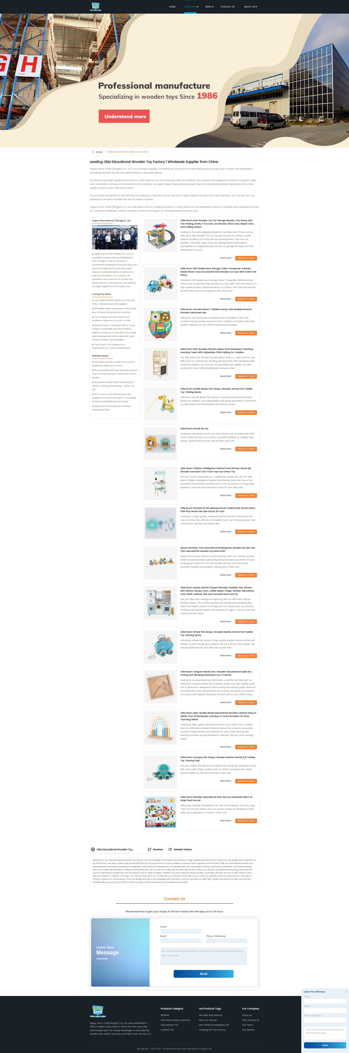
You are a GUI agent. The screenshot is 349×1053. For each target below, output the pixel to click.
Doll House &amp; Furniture (175, 1020)
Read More (225, 258)
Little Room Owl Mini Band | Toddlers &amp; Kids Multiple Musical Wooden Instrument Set (216, 311)
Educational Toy (169, 1025)
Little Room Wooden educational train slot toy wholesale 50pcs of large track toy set (216, 798)
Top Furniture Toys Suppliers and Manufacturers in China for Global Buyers (111, 346)
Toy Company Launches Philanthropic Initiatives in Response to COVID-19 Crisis (111, 319)
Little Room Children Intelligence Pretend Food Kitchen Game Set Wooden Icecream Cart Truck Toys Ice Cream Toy (215, 470)
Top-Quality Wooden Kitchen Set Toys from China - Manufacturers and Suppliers (113, 302)
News (208, 7)
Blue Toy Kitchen (208, 1020)
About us (249, 7)
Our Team (247, 1025)
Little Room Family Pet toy (194, 428)
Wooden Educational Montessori (210, 1015)
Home (172, 7)
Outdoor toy (167, 1029)
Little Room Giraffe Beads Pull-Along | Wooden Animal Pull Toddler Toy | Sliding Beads (216, 390)
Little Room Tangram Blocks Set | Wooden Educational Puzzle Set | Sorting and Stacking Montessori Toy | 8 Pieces (216, 673)
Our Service (248, 1030)
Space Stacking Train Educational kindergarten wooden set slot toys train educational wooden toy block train (217, 549)
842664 (165, 1015)
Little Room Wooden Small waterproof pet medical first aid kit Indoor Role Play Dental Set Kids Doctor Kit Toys (217, 509)
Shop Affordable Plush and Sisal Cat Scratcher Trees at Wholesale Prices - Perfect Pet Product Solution (114, 374)
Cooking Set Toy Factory (212, 1029)
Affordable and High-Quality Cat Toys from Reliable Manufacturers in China (113, 363)
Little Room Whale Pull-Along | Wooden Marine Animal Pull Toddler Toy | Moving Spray (216, 633)
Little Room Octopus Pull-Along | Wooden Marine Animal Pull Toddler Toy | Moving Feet (217, 759)
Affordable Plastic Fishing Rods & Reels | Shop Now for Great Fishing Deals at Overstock (114, 310)
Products (190, 7)
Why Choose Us (250, 1020)
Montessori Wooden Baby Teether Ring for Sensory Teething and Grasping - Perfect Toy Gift (113, 386)
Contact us (228, 7)
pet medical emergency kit (214, 1025)
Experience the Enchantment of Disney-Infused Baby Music (112, 408)
